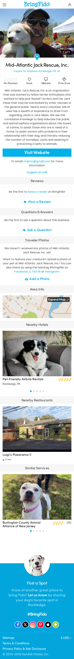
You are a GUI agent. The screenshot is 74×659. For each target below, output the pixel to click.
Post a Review (39, 201)
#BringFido (37, 614)
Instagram (52, 272)
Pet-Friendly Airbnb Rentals (23, 379)
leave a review (37, 192)
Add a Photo (39, 279)
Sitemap (8, 638)
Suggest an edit (37, 172)
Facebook (21, 272)
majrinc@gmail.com (36, 161)
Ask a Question (39, 230)
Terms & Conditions (16, 643)
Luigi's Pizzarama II (17, 455)
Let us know (37, 595)
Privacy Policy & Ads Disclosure (24, 649)
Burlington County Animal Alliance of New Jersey (22, 524)
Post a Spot (37, 583)
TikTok (36, 272)
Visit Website (37, 152)
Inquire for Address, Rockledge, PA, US (37, 71)
